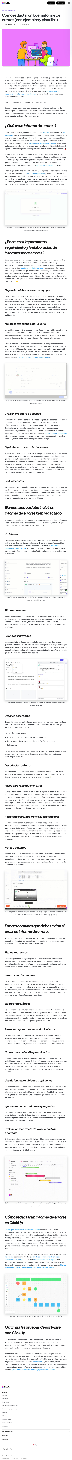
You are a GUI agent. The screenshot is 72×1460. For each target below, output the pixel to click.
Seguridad (5, 1458)
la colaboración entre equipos (45, 1260)
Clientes (4, 1412)
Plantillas (5, 1416)
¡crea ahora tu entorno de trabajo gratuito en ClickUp (33, 1370)
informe (46, 133)
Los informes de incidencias (32, 268)
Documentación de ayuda (10, 1405)
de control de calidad (44, 165)
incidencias (9, 1257)
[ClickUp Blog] (6, 3)
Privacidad (15, 1458)
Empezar (51, 3)
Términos (24, 1458)
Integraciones (6, 1419)
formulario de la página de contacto (43, 143)
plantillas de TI (38, 1362)
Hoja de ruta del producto (10, 1409)
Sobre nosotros (7, 1423)
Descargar (5, 1402)
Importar (5, 1426)
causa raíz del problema (35, 173)
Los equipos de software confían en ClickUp (22, 1230)
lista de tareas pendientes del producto (34, 357)
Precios (4, 1395)
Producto (5, 1398)
